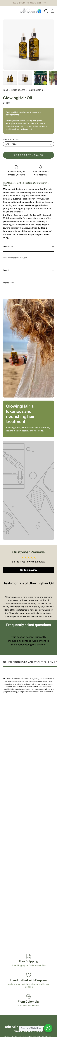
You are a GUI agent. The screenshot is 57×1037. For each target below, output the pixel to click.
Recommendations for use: (15, 258)
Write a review (28, 570)
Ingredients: (8, 283)
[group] (28, 3)
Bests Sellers (18, 90)
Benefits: (7, 270)
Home (5, 90)
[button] (46, 11)
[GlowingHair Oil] (10, 78)
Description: (8, 246)
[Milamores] (28, 11)
